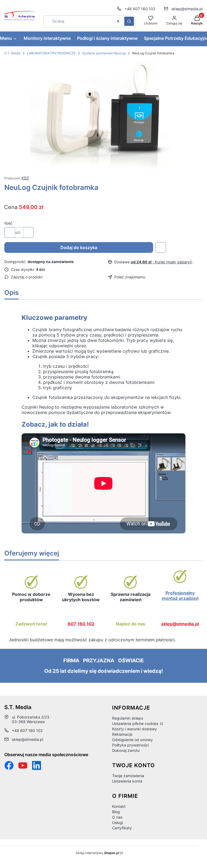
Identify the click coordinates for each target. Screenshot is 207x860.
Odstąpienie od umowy (132, 739)
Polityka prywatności (130, 745)
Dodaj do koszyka (78, 247)
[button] (129, 21)
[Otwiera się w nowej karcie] (22, 765)
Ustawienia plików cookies (135, 723)
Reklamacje (122, 734)
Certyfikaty (122, 828)
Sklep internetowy (97, 853)
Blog (116, 811)
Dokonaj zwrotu (126, 750)
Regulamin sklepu (127, 718)
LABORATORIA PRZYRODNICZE (51, 53)
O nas (117, 817)
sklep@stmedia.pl (187, 8)
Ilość (8, 223)
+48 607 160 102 (140, 8)
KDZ (25, 178)
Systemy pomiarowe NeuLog (104, 53)
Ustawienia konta (127, 781)
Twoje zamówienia (128, 775)
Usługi (117, 822)
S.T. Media (12, 53)
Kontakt (119, 806)
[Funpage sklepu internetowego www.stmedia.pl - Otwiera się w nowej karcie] (9, 765)
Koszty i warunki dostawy (134, 729)
